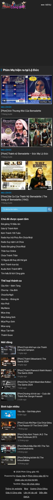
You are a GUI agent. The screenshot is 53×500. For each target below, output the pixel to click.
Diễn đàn (43, 492)
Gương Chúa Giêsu (39, 488)
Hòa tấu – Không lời (10, 299)
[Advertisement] (26, 38)
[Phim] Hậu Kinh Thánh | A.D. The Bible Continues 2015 (33, 435)
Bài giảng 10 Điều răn (10, 224)
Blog (26, 488)
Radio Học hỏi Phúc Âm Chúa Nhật (17, 237)
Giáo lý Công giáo (14, 492)
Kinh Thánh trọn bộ (10, 264)
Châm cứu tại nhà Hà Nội (26, 480)
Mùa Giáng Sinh (8, 317)
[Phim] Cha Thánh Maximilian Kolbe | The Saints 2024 (34, 383)
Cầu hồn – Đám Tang (10, 286)
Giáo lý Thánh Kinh (9, 228)
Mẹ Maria (5, 308)
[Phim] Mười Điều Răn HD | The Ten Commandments (33, 447)
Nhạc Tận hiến (7, 330)
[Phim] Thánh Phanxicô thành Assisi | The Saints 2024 (35, 371)
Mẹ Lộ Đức (6, 107)
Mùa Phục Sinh (8, 321)
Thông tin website (13, 488)
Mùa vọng (5, 326)
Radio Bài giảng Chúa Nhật (13, 246)
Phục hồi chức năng (30, 484)
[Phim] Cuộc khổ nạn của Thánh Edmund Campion (32, 348)
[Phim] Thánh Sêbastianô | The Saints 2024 (32, 360)
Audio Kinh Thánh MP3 (11, 269)
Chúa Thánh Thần (9, 255)
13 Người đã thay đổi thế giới (14, 260)
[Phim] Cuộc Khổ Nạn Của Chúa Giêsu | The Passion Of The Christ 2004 (35, 424)
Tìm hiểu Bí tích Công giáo (13, 273)
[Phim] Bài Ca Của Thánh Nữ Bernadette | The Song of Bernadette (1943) (24, 198)
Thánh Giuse (7, 335)
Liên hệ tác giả (30, 492)
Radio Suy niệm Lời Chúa (12, 242)
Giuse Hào (21, 476)
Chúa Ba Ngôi (7, 295)
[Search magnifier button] (49, 209)
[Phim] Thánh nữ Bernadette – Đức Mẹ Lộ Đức (24, 153)
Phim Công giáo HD (37, 476)
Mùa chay (5, 313)
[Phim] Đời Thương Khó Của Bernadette (21, 110)
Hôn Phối (5, 303)
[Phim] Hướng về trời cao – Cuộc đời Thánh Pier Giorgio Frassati (34, 395)
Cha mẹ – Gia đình (9, 290)
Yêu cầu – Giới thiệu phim (29, 411)
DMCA (26, 497)
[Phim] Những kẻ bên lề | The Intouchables (31, 458)
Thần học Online (8, 251)
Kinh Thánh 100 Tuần (11, 233)
